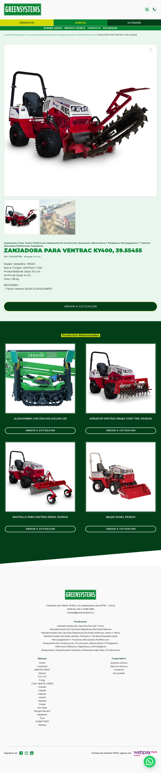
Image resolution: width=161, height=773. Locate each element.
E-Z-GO (42, 676)
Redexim (42, 714)
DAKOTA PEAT (42, 669)
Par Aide (42, 707)
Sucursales (110, 28)
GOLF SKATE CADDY (42, 683)
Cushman (42, 666)
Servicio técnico (74, 28)
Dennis (42, 673)
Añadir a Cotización (80, 306)
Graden (42, 687)
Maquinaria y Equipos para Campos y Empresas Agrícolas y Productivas (80, 650)
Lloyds (42, 697)
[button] (154, 9)
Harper (42, 690)
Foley (42, 680)
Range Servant (42, 711)
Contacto (94, 28)
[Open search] (147, 9)
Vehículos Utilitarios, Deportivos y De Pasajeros (80, 646)
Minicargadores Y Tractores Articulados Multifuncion (34, 35)
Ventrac (37, 256)
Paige (42, 704)
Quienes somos (53, 28)
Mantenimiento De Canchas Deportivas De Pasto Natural (80, 629)
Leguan (42, 693)
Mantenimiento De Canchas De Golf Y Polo (80, 626)
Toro (42, 718)
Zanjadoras (37, 246)
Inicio (6, 35)
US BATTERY (42, 721)
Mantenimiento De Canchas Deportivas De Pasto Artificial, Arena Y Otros (80, 632)
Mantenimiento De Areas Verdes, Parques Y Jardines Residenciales (80, 636)
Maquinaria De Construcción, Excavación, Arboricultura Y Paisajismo (83, 243)
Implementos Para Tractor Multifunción (77, 35)
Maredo (42, 700)
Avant (42, 662)
